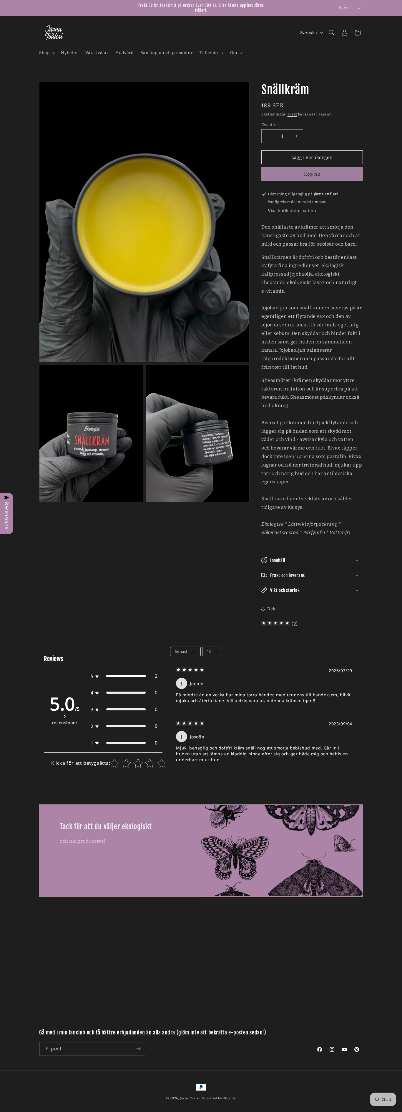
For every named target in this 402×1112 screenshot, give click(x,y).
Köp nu (312, 174)
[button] (46, 53)
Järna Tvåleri (191, 1098)
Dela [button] (272, 608)
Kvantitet (270, 124)
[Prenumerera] (138, 1049)
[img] (275, 624)
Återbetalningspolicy (278, 971)
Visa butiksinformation (292, 210)
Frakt (293, 114)
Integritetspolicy (274, 960)
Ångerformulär (272, 981)
